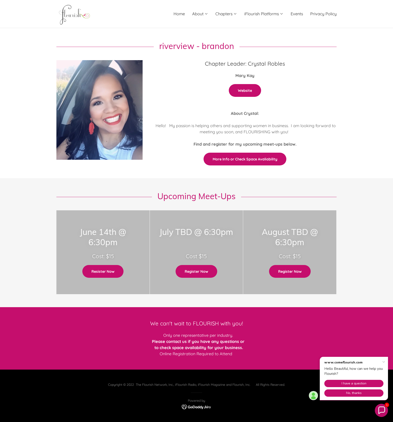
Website (245, 90)
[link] (73, 13)
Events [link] (297, 13)
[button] (200, 14)
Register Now (196, 271)
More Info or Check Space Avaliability (245, 159)
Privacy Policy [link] (323, 13)
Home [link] (179, 13)
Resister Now (102, 271)
